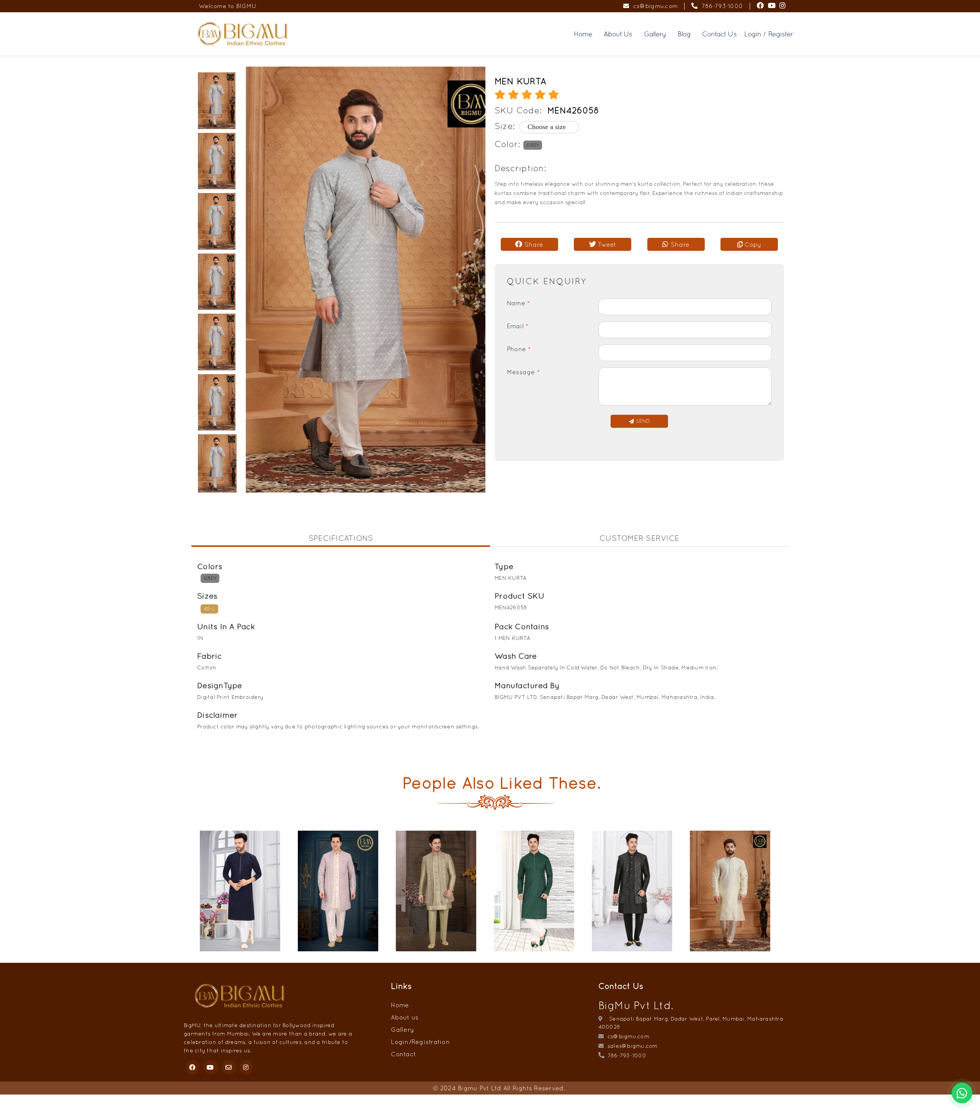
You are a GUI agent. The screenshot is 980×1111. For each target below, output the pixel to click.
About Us (618, 34)
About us (404, 1017)
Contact (403, 1053)
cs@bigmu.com (653, 6)
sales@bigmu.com (632, 1046)
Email (518, 325)
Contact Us (719, 34)
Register (780, 34)
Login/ (401, 1041)
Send (641, 421)
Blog (684, 34)
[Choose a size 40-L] (544, 127)
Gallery (655, 34)
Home (583, 34)
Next (794, 892)
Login (752, 34)
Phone (519, 348)
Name (518, 302)
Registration (431, 1041)
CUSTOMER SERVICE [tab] (639, 537)
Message (523, 371)
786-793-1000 (720, 6)
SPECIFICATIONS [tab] (341, 537)
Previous (185, 892)
